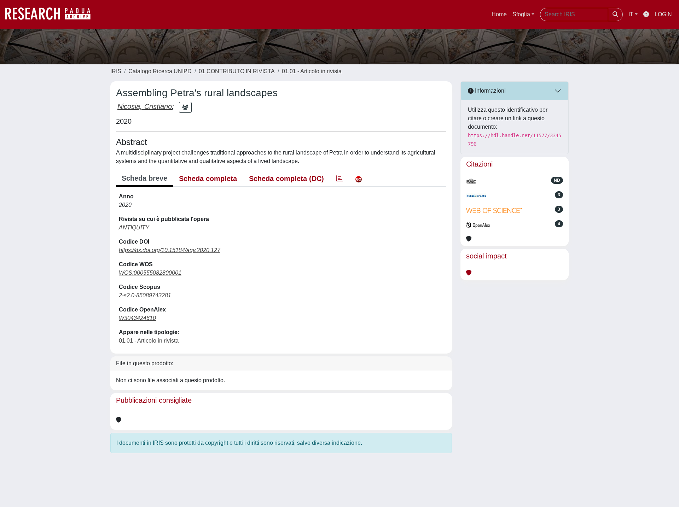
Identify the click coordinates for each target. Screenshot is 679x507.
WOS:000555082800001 (150, 273)
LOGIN (663, 14)
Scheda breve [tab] (144, 178)
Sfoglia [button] (521, 14)
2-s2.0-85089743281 (145, 295)
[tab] (339, 178)
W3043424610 (137, 318)
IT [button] (630, 14)
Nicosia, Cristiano (144, 106)
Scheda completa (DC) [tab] (286, 178)
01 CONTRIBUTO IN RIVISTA (237, 71)
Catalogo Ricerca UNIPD (160, 71)
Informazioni (490, 91)
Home (499, 14)
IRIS (115, 71)
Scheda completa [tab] (208, 178)
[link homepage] (51, 14)
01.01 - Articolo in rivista (312, 71)
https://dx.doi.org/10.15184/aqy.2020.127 (169, 250)
